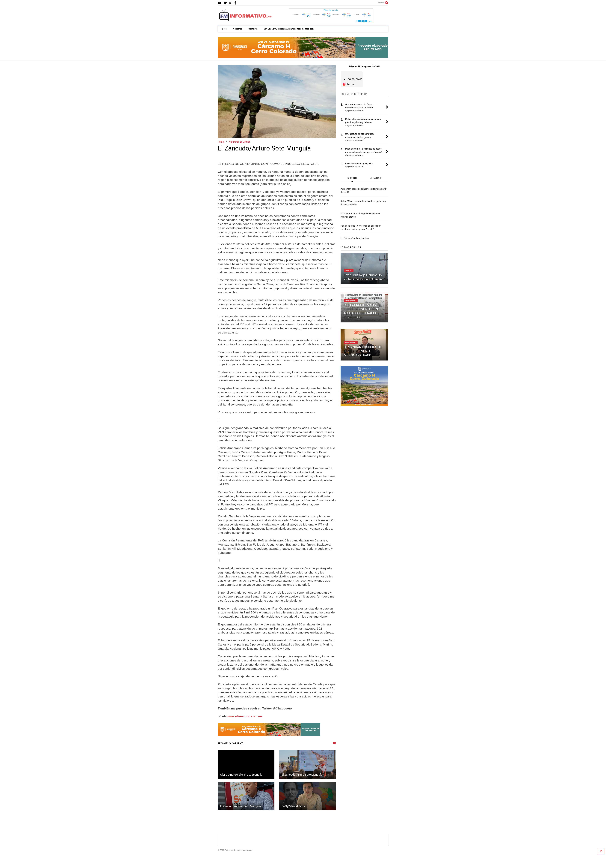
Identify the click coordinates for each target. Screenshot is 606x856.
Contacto (252, 29)
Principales (351, 300)
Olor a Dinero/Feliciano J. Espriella (241, 774)
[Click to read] (246, 764)
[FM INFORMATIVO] (245, 20)
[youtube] (219, 3)
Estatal (349, 270)
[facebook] (235, 3)
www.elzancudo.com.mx (245, 716)
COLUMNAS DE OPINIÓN (354, 94)
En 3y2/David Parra (293, 806)
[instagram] (230, 3)
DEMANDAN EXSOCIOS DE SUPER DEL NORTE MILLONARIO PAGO (363, 351)
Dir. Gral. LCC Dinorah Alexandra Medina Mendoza (289, 29)
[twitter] (225, 3)
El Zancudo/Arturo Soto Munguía (302, 774)
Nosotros (237, 29)
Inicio (224, 29)
